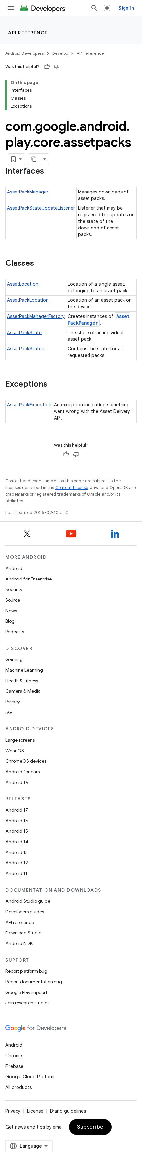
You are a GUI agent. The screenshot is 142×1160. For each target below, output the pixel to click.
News (11, 611)
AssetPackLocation (28, 300)
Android (13, 568)
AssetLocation (22, 284)
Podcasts (14, 632)
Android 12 (16, 863)
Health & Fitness (21, 681)
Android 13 (16, 852)
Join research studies (27, 1003)
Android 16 (16, 821)
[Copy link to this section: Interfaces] (50, 172)
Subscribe (90, 1127)
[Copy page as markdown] (34, 159)
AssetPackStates (25, 349)
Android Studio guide (27, 901)
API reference (28, 33)
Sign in (126, 8)
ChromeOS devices (25, 761)
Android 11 (16, 873)
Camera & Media (23, 691)
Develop (60, 53)
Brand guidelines (68, 1111)
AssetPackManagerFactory (36, 316)
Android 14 (16, 842)
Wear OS (14, 751)
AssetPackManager (27, 192)
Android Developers (24, 53)
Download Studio (23, 933)
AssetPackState (24, 332)
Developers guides (24, 912)
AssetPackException (29, 405)
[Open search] (94, 8)
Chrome (13, 1056)
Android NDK (19, 943)
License (35, 1111)
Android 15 (16, 831)
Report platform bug (26, 971)
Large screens (20, 740)
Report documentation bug (33, 982)
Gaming (14, 659)
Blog (10, 621)
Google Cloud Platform (29, 1077)
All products (18, 1087)
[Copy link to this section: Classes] (40, 264)
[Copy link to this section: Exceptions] (53, 385)
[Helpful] (47, 67)
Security (13, 589)
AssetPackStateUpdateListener (41, 208)
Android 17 (16, 810)
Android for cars (22, 772)
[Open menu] (10, 8)
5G (8, 712)
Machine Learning (24, 670)
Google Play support (26, 992)
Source (12, 600)
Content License (71, 487)
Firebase (14, 1066)
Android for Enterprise (28, 579)
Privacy (12, 702)
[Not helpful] (57, 67)
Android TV (17, 782)
